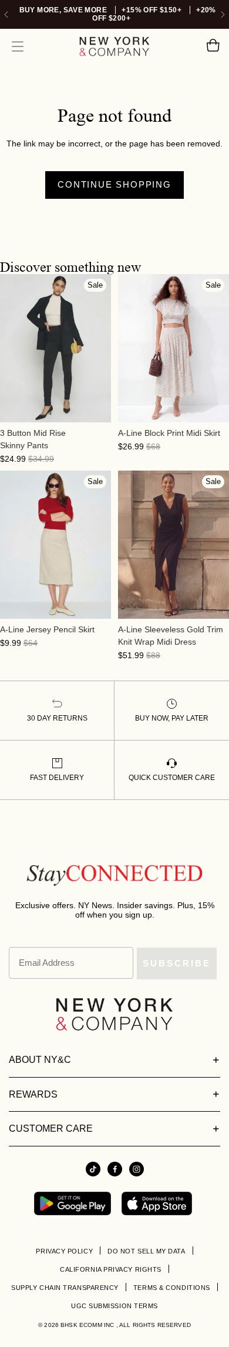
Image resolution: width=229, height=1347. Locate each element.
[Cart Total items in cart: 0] (213, 46)
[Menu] (17, 46)
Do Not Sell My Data (146, 1251)
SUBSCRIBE (177, 963)
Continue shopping (114, 184)
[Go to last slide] (6, 14)
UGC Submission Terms (114, 1305)
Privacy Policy (64, 1251)
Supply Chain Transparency (65, 1287)
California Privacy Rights (110, 1269)
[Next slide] (223, 14)
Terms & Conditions (171, 1287)
